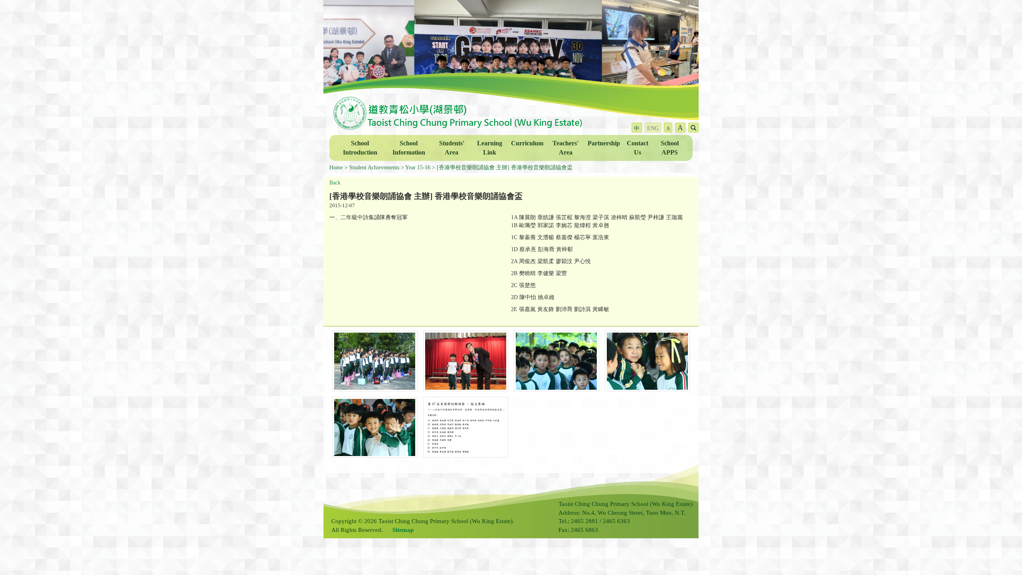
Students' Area (451, 148)
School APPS (670, 148)
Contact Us (637, 148)
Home (336, 168)
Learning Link (489, 148)
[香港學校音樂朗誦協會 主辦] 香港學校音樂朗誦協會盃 (504, 168)
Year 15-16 (417, 168)
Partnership (604, 143)
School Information (408, 148)
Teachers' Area (565, 148)
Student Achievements (374, 168)
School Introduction (360, 148)
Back (335, 183)
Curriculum (527, 143)
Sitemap (403, 530)
